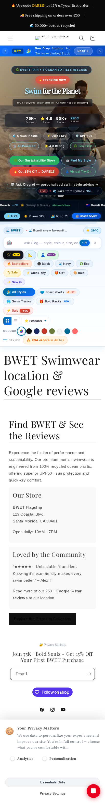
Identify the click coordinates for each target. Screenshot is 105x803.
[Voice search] (95, 243)
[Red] (44, 331)
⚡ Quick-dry (36, 273)
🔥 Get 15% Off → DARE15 (34, 171)
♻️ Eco (84, 264)
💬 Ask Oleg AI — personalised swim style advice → (54, 184)
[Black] (29, 331)
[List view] (15, 321)
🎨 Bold (79, 273)
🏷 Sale (12, 272)
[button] (10, 38)
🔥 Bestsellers (18, 264)
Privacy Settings (52, 793)
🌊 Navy (65, 264)
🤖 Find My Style (78, 160)
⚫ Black (43, 264)
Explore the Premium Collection (42, 619)
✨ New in (14, 282)
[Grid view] (7, 321)
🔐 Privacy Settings (52, 645)
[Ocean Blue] (67, 331)
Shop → (83, 51)
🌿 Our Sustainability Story (34, 160)
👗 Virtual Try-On (78, 171)
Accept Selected (52, 771)
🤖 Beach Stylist (86, 215)
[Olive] (52, 331)
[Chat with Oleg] (93, 791)
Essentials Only (52, 782)
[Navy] (37, 331)
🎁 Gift (60, 273)
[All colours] (21, 331)
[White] (59, 331)
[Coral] (75, 331)
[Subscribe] (89, 674)
